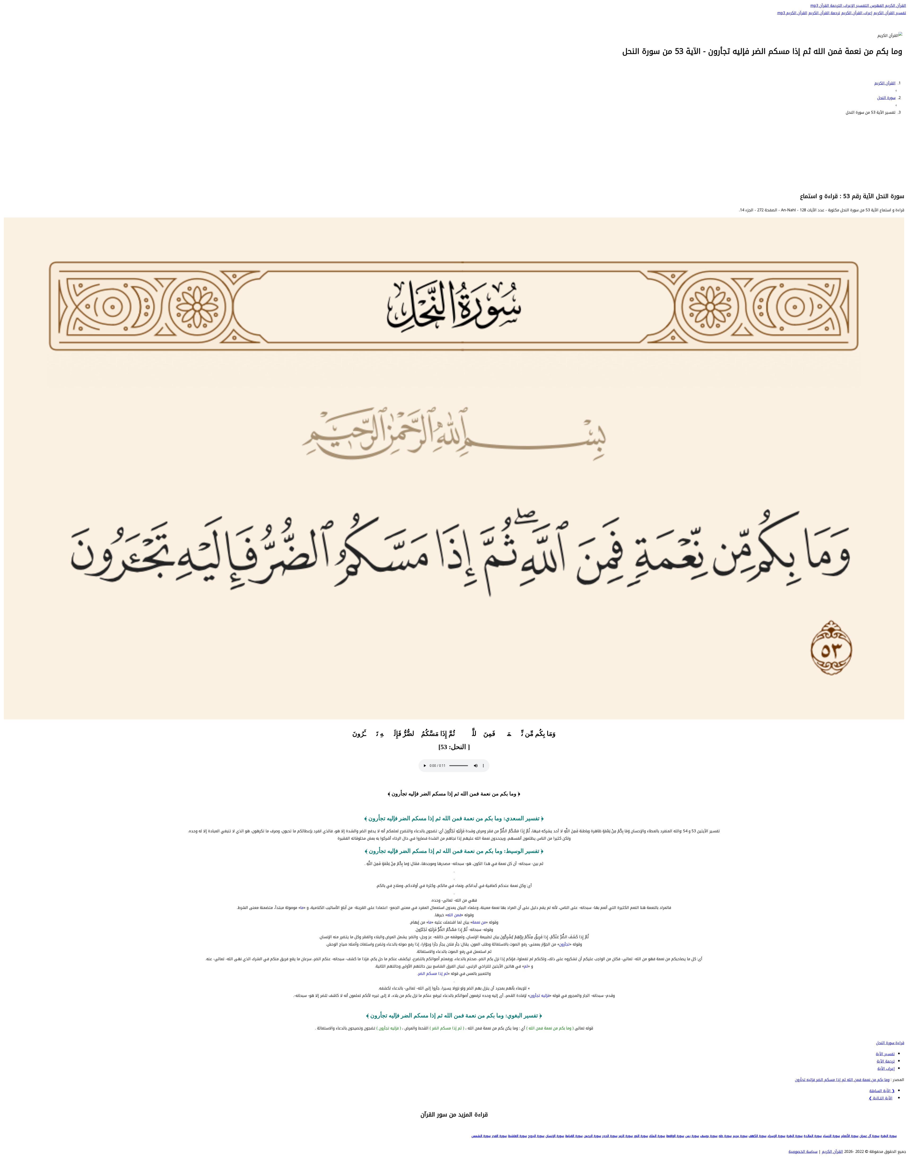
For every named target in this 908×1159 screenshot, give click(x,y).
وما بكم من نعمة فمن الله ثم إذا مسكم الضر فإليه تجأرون (842, 1079)
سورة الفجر (499, 1136)
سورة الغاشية (517, 1136)
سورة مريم (740, 1136)
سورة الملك (657, 1136)
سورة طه (725, 1136)
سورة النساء (831, 1136)
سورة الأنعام (849, 1136)
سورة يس (692, 1136)
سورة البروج (536, 1136)
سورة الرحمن (592, 1136)
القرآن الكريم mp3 (792, 13)
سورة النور (641, 1136)
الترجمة (835, 5)
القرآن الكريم (895, 5)
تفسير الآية (885, 1054)
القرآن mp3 (819, 5)
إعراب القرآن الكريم (856, 13)
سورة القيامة (574, 1136)
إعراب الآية (886, 1068)
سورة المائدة (813, 1136)
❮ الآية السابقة (882, 1090)
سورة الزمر (626, 1136)
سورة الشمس (481, 1136)
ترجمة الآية (886, 1061)
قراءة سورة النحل (890, 1042)
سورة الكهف (757, 1136)
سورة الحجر (609, 1136)
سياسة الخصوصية (803, 1151)
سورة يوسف (708, 1136)
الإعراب (848, 5)
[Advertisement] (454, 153)
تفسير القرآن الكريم (889, 13)
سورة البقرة (889, 1136)
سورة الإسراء (776, 1136)
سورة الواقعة (675, 1136)
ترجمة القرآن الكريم (824, 13)
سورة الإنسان (555, 1136)
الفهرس (876, 5)
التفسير (862, 5)
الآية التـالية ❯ (880, 1098)
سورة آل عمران (869, 1136)
